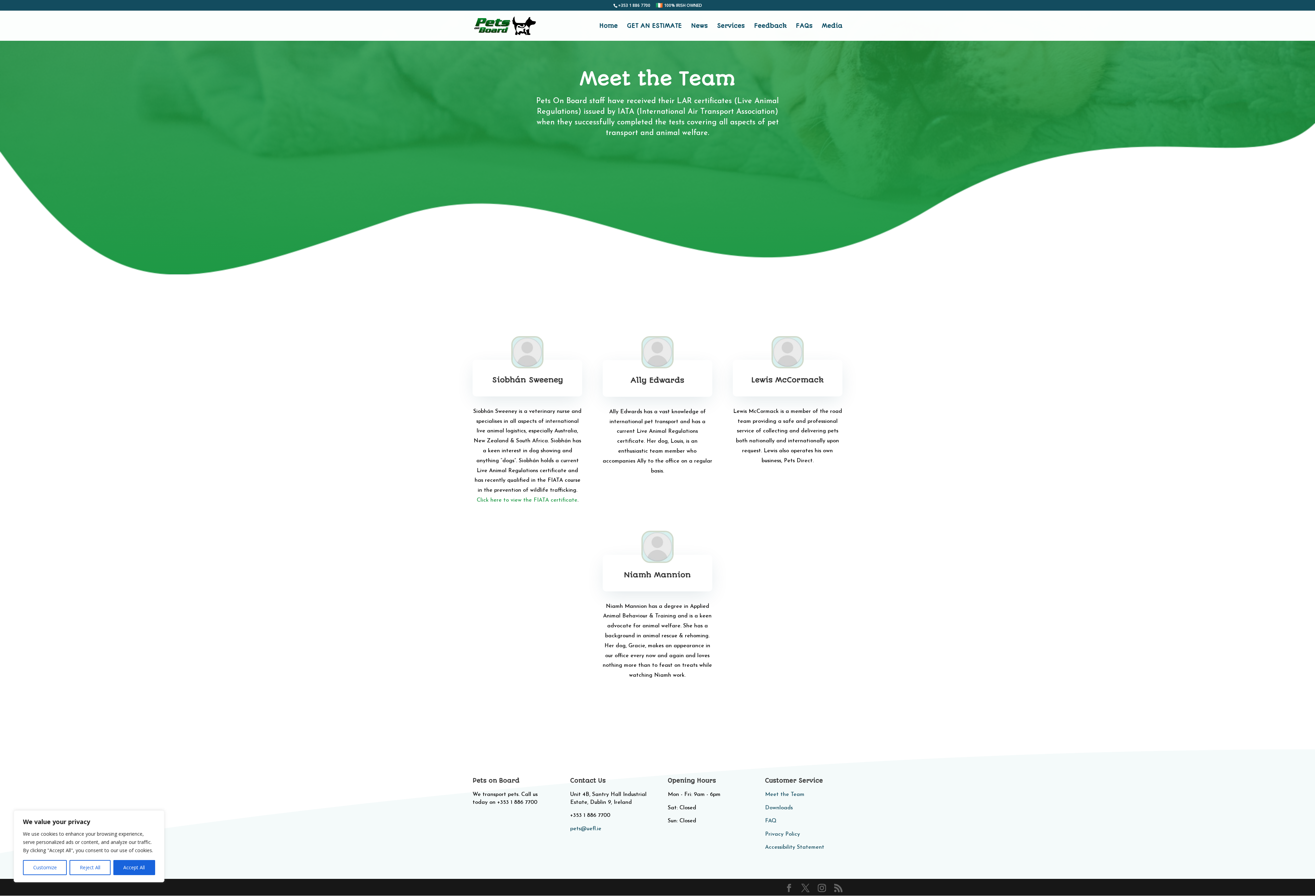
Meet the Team (784, 794)
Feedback (770, 26)
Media (832, 26)
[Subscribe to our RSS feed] (838, 888)
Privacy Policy (782, 834)
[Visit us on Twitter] (805, 888)
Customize (45, 867)
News (699, 26)
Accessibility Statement (794, 847)
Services (731, 26)
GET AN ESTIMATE (654, 26)
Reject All (90, 867)
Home (608, 26)
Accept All (134, 867)
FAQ (770, 821)
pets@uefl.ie (585, 829)
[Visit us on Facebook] (789, 888)
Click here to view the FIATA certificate (527, 500)
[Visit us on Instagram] (822, 888)
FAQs (804, 26)
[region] (89, 846)
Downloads (779, 808)
